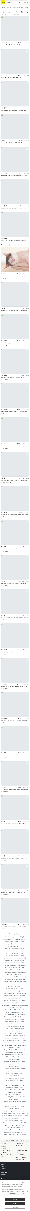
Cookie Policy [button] (13, 1193)
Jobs (2, 1166)
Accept (15, 1199)
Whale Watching (20, 1159)
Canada (3, 7)
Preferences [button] (21, 1194)
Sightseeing (4, 1148)
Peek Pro (3, 1174)
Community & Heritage (21, 1150)
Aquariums (18, 1148)
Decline (15, 1203)
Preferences (15, 1207)
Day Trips (3, 1143)
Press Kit (3, 1168)
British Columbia (11, 7)
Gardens (3, 1146)
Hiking (17, 1152)
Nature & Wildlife (20, 1155)
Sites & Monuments (21, 1157)
